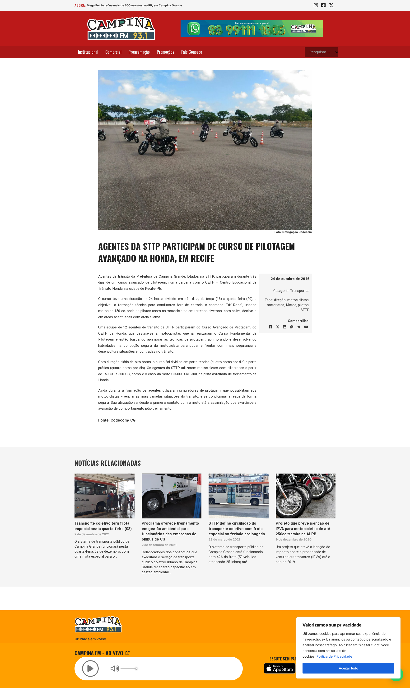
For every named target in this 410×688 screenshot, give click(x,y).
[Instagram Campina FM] (316, 5)
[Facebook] (270, 327)
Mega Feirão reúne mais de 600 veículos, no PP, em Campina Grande (134, 5)
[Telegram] (298, 327)
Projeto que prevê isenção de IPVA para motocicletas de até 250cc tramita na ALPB (303, 529)
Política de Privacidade (334, 656)
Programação (139, 52)
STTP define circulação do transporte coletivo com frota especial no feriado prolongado (237, 529)
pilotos (303, 305)
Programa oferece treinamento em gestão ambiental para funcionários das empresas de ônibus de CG (170, 531)
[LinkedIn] (284, 327)
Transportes (299, 290)
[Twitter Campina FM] (331, 5)
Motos (291, 305)
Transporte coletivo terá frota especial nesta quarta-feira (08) (103, 526)
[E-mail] (305, 327)
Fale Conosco (191, 52)
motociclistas (298, 300)
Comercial (113, 52)
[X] (277, 327)
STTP (305, 310)
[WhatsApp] (291, 327)
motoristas (275, 305)
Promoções (165, 52)
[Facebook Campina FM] (323, 5)
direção (280, 300)
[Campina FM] (121, 28)
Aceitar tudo (348, 668)
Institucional (88, 52)
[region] (348, 648)
